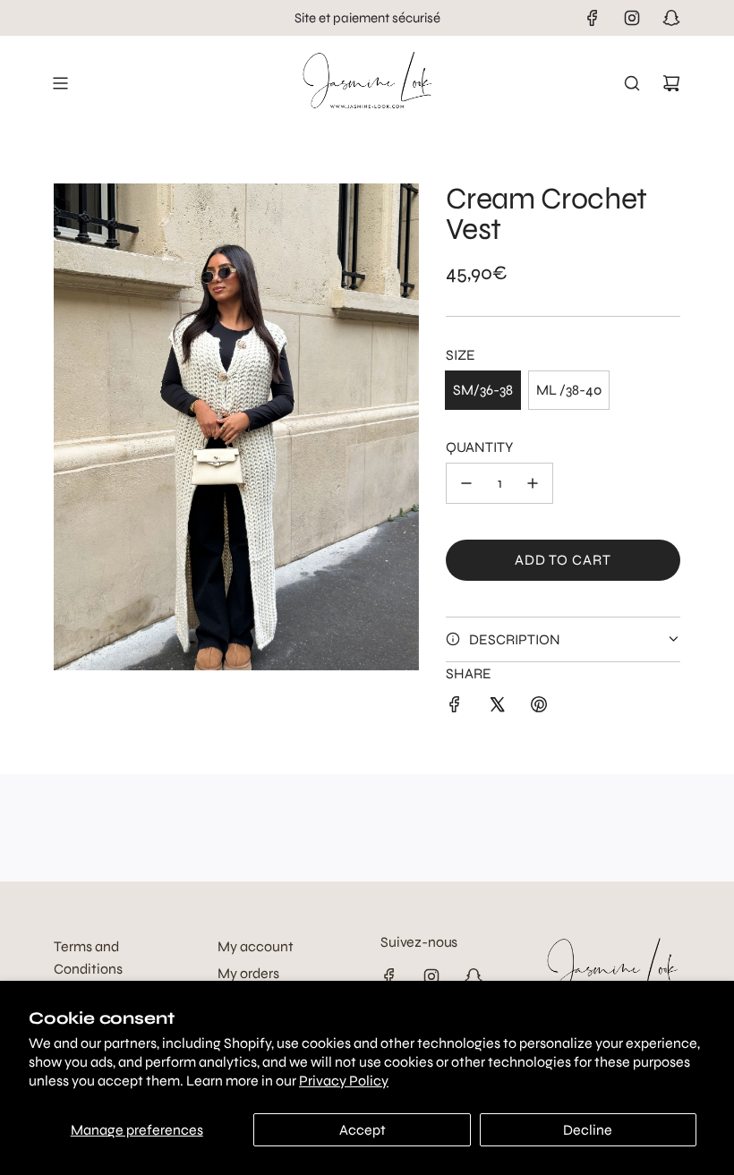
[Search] (632, 83)
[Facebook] (592, 18)
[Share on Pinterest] (539, 708)
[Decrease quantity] (466, 483)
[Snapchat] (671, 18)
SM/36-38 (483, 389)
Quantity (479, 447)
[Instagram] (632, 18)
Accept (362, 1129)
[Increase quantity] (532, 483)
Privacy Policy (343, 1080)
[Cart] (671, 83)
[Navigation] (60, 83)
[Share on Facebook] (454, 708)
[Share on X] (496, 708)
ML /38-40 (569, 389)
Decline (587, 1129)
